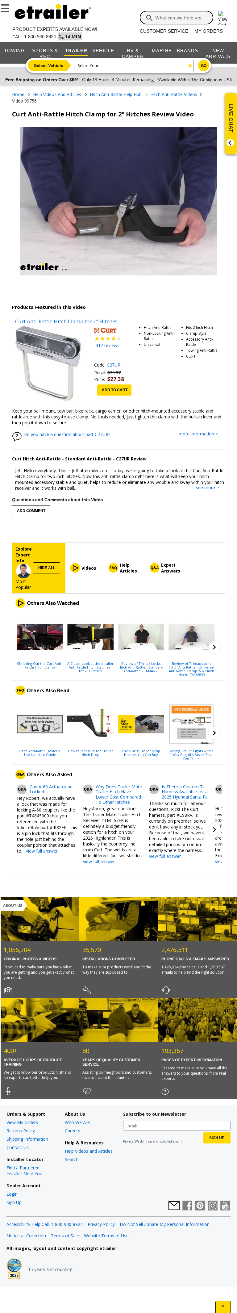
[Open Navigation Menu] (6, 7)
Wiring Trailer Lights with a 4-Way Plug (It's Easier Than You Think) (191, 754)
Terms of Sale (65, 1236)
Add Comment (31, 511)
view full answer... (43, 851)
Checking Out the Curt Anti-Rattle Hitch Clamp (39, 665)
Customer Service (164, 31)
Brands (187, 50)
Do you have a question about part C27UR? (66, 434)
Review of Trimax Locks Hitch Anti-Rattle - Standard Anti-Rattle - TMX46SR (140, 667)
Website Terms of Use (106, 1236)
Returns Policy (20, 1131)
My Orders (208, 31)
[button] (214, 647)
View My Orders (22, 1122)
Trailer (76, 50)
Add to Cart (114, 390)
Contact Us (17, 1147)
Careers (72, 1131)
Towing (14, 50)
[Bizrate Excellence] (14, 1269)
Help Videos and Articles (89, 1151)
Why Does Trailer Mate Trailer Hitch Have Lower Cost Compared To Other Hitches (119, 794)
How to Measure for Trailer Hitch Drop (90, 753)
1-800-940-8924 (40, 36)
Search (71, 1159)
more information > (201, 434)
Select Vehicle (48, 65)
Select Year (87, 65)
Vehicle (103, 50)
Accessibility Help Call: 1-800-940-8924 (44, 1224)
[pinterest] (200, 1206)
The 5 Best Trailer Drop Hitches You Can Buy (141, 753)
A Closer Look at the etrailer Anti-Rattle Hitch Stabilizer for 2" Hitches (90, 667)
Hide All (46, 568)
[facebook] (187, 1206)
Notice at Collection (26, 1236)
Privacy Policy (101, 1224)
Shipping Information (27, 1139)
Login (12, 1194)
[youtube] (225, 1206)
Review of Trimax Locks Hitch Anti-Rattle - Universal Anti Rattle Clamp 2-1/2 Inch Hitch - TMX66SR (191, 669)
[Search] (149, 18)
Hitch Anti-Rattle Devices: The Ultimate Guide (39, 753)
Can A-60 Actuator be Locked (51, 789)
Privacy (128, 1141)
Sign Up (14, 1202)
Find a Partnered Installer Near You (24, 1171)
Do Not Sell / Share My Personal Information (165, 1224)
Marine (162, 50)
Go (203, 66)
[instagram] (212, 1206)
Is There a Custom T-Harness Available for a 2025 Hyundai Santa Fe (185, 792)
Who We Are (77, 1122)
